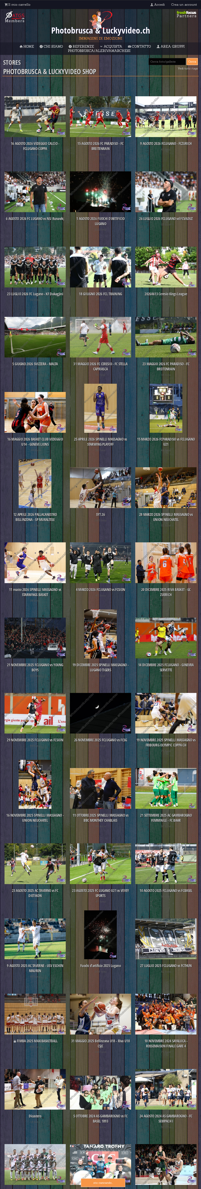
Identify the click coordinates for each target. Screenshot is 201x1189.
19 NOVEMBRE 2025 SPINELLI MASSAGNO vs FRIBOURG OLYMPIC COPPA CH (166, 742)
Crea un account (184, 4)
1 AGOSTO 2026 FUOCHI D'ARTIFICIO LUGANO (100, 221)
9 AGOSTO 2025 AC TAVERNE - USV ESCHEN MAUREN (35, 968)
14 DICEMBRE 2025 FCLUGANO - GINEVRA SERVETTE (166, 667)
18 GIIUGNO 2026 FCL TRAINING (100, 293)
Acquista (113, 46)
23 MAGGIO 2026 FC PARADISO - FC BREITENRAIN (166, 366)
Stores (12, 62)
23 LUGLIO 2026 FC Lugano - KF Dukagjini (35, 293)
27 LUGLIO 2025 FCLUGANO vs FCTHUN (166, 965)
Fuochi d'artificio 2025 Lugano (100, 965)
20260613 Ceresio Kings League (166, 293)
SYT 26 (100, 514)
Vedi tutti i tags (188, 68)
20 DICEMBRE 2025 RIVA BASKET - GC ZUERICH (166, 592)
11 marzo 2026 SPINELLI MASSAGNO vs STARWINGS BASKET (35, 592)
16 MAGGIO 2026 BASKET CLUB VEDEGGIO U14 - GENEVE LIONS (35, 442)
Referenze (83, 46)
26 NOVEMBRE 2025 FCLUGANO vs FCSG (100, 740)
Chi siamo (53, 46)
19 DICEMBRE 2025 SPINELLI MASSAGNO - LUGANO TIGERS (100, 667)
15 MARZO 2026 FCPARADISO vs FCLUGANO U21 (166, 442)
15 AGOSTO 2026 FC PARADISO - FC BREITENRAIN (100, 146)
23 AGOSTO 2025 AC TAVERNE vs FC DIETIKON (35, 893)
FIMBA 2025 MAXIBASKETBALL (37, 1041)
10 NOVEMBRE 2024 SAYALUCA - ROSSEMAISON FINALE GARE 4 (165, 1043)
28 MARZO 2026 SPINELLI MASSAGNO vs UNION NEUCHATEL (166, 517)
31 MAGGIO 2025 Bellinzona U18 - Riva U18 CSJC (100, 1043)
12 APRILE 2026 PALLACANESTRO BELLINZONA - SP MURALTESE (35, 517)
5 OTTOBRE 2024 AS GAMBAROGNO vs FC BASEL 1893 (100, 1119)
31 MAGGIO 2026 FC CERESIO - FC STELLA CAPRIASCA (100, 366)
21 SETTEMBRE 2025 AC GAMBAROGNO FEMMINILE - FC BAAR (166, 818)
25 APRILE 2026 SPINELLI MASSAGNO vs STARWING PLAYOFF (100, 442)
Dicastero (35, 1116)
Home (28, 46)
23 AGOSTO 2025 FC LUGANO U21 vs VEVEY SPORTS (100, 893)
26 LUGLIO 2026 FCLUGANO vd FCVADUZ (166, 218)
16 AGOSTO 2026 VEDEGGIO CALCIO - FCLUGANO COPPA (35, 146)
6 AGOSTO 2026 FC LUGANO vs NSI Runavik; (35, 218)
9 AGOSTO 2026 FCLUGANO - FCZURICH (166, 143)
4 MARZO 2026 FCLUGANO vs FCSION (100, 589)
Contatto (141, 46)
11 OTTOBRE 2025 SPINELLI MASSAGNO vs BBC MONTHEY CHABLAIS (100, 818)
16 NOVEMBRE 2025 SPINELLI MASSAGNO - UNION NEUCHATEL (35, 818)
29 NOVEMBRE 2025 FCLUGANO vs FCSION (35, 740)
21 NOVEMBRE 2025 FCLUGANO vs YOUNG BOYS (35, 667)
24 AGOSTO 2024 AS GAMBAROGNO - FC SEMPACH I (166, 1119)
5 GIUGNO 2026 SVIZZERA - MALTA (35, 363)
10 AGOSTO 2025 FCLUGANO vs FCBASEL (166, 890)
